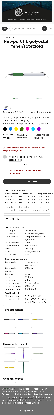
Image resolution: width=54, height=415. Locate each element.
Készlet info (15, 219)
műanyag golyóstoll (35, 234)
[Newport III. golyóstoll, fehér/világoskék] (33, 129)
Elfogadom (27, 410)
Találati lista (9, 37)
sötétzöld (36, 252)
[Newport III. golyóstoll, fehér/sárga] (16, 129)
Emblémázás (9, 123)
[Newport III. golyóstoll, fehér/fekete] (5, 129)
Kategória (10, 234)
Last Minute (30, 231)
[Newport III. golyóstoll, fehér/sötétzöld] (22, 129)
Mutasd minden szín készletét (42, 136)
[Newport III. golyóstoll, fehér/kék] (10, 129)
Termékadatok (16, 228)
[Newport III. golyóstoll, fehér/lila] (39, 129)
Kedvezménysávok (18, 191)
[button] (48, 78)
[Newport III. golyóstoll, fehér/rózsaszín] (27, 129)
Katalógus (10, 231)
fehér (27, 252)
